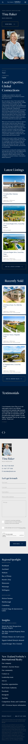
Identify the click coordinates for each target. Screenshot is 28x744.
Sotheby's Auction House (10, 667)
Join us (4, 681)
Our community (7, 670)
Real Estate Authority (9, 688)
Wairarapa (5, 586)
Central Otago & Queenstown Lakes (12, 610)
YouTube (5, 698)
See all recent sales (12, 378)
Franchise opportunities (10, 684)
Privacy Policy (22, 527)
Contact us (5, 674)
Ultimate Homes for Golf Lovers (13, 637)
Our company (6, 663)
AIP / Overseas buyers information (14, 705)
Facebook (5, 691)
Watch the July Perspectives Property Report (11, 627)
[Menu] (25, 2)
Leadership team (7, 677)
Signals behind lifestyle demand (13, 640)
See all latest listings (12, 266)
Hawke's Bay (6, 580)
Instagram (5, 695)
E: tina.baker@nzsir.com (9, 471)
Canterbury (6, 605)
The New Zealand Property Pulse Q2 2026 (13, 632)
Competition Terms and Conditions (14, 702)
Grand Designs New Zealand (12, 644)
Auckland (5, 569)
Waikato (5, 573)
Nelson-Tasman (7, 598)
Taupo (4, 73)
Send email (8, 24)
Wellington (5, 590)
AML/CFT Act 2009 (20, 716)
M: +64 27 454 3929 (8, 466)
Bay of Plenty (6, 576)
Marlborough (6, 602)
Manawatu (5, 583)
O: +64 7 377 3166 (7, 468)
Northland (5, 566)
